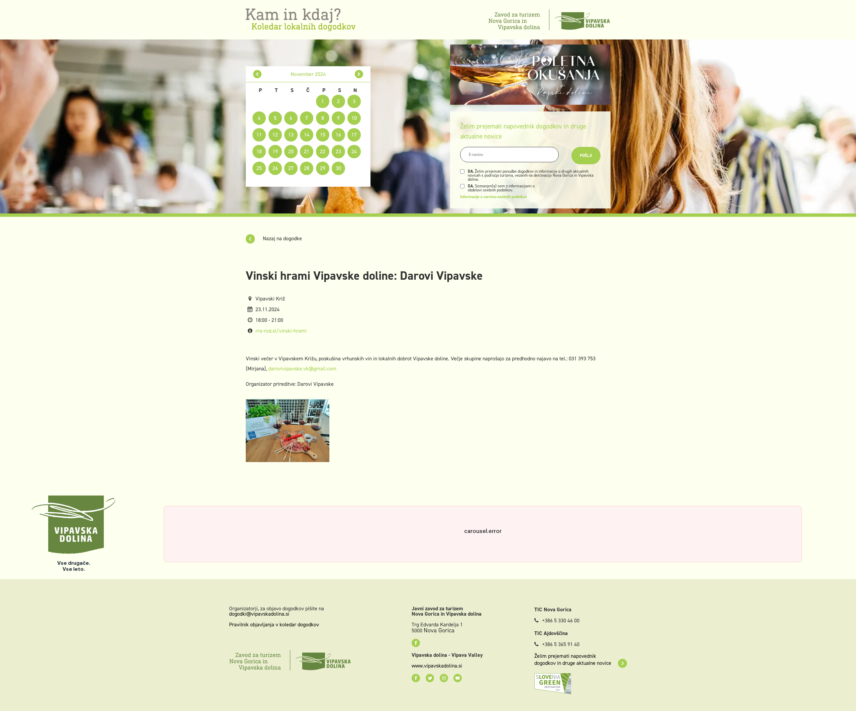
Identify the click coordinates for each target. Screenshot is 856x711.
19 (275, 151)
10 (354, 117)
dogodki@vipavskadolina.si (259, 613)
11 (259, 134)
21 (306, 151)
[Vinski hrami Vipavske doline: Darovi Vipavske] (287, 430)
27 (291, 168)
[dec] (359, 74)
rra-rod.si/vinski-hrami (281, 330)
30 (338, 168)
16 (338, 134)
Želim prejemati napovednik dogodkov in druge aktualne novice (572, 659)
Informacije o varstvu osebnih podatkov (493, 196)
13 (291, 134)
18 (259, 151)
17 (354, 134)
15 (322, 134)
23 (338, 151)
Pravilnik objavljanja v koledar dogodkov (274, 624)
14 (306, 134)
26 (275, 168)
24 (354, 151)
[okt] (257, 74)
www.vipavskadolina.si (437, 666)
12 (275, 134)
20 (291, 151)
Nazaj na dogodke (281, 238)
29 (322, 168)
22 (322, 151)
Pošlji (586, 155)
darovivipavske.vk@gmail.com (302, 368)
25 (259, 168)
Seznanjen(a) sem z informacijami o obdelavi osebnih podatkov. (501, 188)
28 (306, 168)
